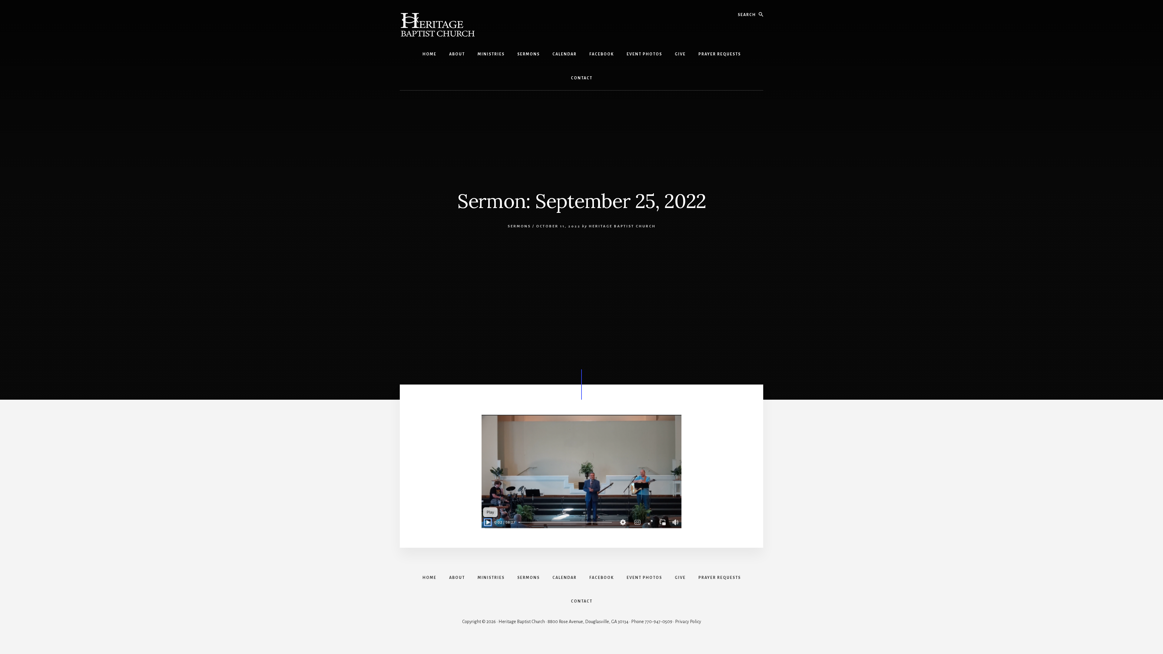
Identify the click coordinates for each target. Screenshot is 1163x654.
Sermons (519, 226)
